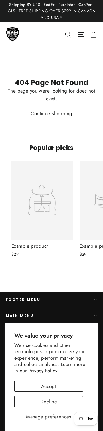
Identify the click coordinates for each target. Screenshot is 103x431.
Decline (48, 401)
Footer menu (23, 299)
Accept (48, 386)
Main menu (20, 315)
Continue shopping (51, 113)
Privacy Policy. (43, 370)
